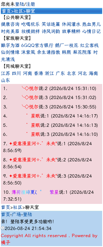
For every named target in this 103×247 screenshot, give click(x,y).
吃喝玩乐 (30, 24)
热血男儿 (91, 24)
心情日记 (91, 31)
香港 (38, 73)
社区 (18, 11)
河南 (27, 73)
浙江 (49, 73)
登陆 (19, 4)
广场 (16, 214)
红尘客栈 (89, 45)
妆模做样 (30, 31)
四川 (16, 73)
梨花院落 (82, 52)
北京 (71, 73)
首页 (6, 11)
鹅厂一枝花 (66, 45)
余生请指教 (48, 52)
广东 (60, 73)
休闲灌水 (71, 24)
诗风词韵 (50, 31)
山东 (5, 80)
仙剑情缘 (10, 52)
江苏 (5, 73)
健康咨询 (10, 24)
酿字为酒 (10, 45)
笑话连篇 (50, 24)
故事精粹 (71, 31)
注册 (30, 4)
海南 (93, 73)
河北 (82, 73)
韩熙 (66, 52)
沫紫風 (28, 52)
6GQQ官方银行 (37, 45)
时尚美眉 (10, 31)
